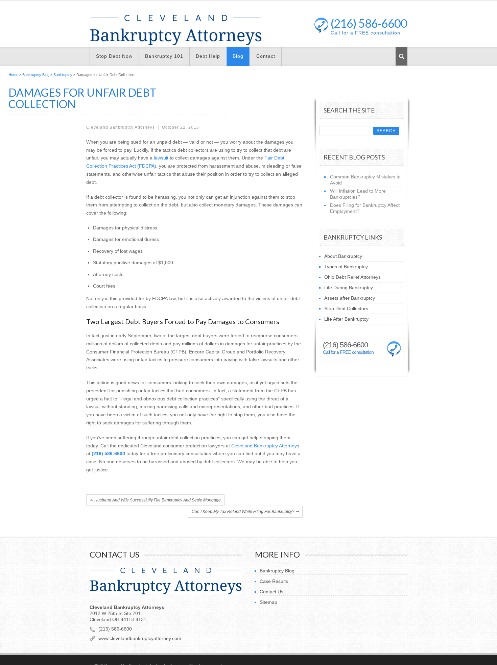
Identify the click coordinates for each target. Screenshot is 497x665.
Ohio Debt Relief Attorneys (352, 277)
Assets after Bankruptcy (349, 298)
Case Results (274, 581)
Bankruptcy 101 (164, 56)
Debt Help (208, 56)
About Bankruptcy (343, 256)
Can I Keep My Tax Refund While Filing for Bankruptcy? (245, 511)
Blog (238, 56)
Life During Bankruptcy (348, 287)
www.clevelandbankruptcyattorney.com (139, 638)
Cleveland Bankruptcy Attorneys (265, 445)
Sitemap (268, 602)
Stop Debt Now (114, 56)
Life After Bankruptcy (346, 319)
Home (13, 75)
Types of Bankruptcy (346, 266)
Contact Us (271, 591)
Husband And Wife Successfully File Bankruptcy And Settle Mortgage (155, 500)
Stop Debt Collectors (346, 308)
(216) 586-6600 (369, 24)
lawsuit (161, 158)
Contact (265, 56)
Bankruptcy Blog (35, 75)
